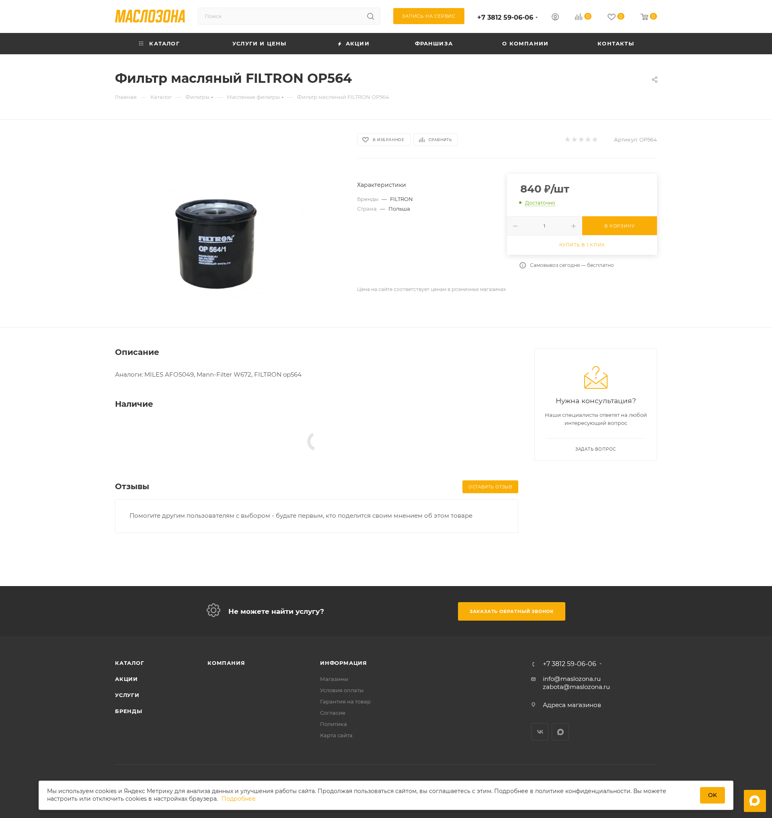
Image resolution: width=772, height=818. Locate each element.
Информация (343, 663)
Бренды (128, 711)
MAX (560, 731)
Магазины (334, 679)
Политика (333, 724)
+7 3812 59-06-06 (505, 17)
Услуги (127, 695)
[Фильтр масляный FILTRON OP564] (228, 223)
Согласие (332, 712)
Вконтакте (539, 731)
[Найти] (370, 16)
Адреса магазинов (572, 705)
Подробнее (239, 799)
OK (712, 795)
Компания (226, 663)
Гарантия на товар (345, 701)
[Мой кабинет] (555, 18)
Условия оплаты (341, 690)
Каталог (129, 663)
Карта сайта (336, 735)
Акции (126, 679)
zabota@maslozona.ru (576, 687)
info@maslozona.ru (572, 679)
